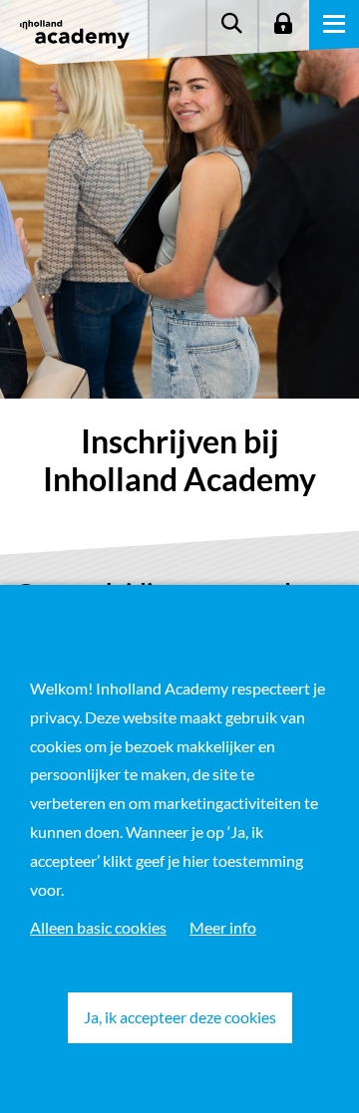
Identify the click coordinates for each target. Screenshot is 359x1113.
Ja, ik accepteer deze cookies (180, 1016)
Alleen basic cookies (98, 927)
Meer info (222, 927)
